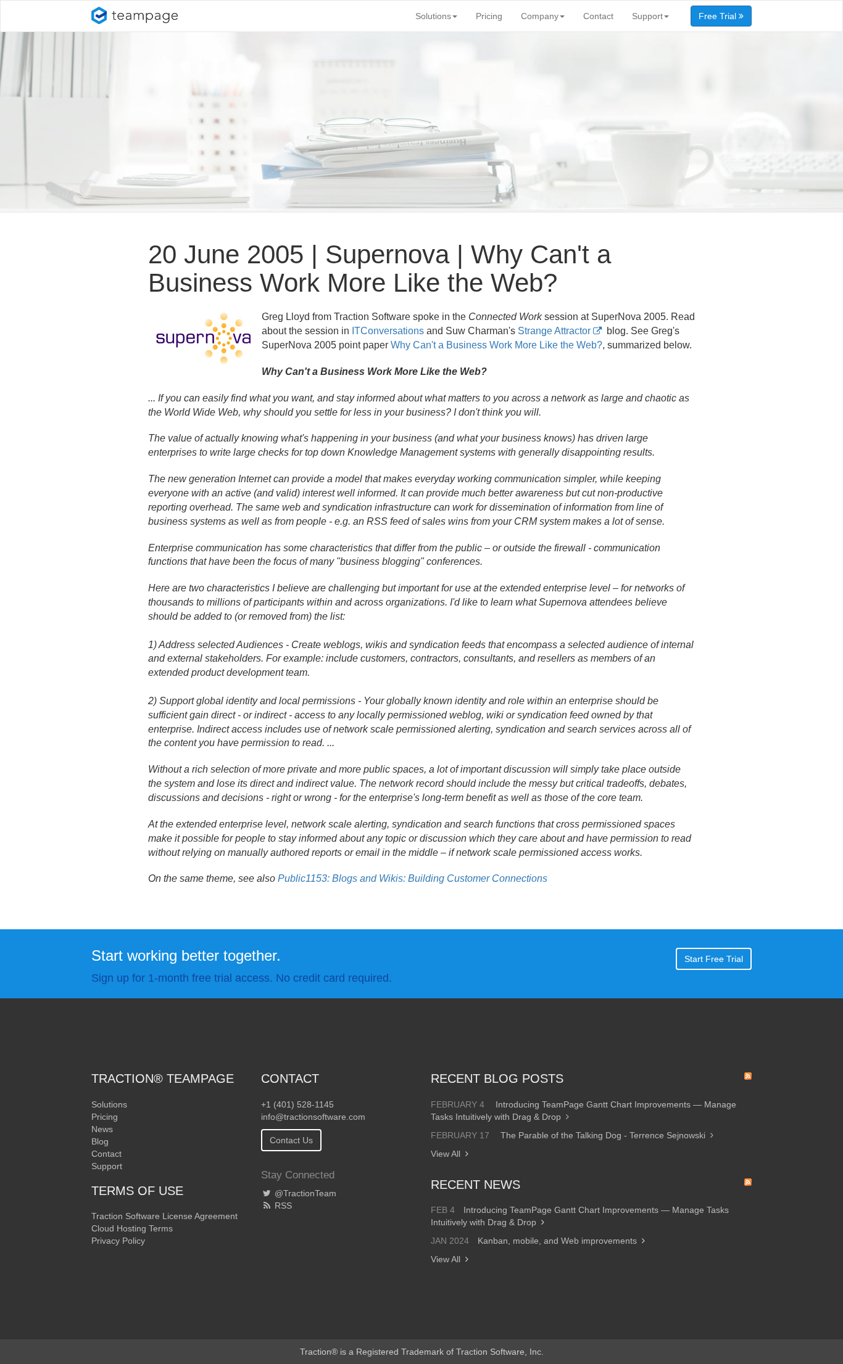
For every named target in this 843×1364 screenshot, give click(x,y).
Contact (598, 16)
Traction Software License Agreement (164, 1216)
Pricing (489, 16)
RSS (282, 1205)
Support (647, 16)
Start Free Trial (713, 959)
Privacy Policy (118, 1241)
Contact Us (291, 1140)
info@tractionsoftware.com (313, 1117)
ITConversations (388, 331)
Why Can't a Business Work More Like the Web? (496, 345)
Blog (100, 1141)
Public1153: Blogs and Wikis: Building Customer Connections (412, 878)
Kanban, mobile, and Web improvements (557, 1241)
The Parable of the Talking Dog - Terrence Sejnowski (602, 1135)
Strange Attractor (554, 331)
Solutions (433, 16)
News (102, 1129)
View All (445, 1154)
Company (540, 16)
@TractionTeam (304, 1193)
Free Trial (719, 16)
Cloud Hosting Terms (132, 1228)
